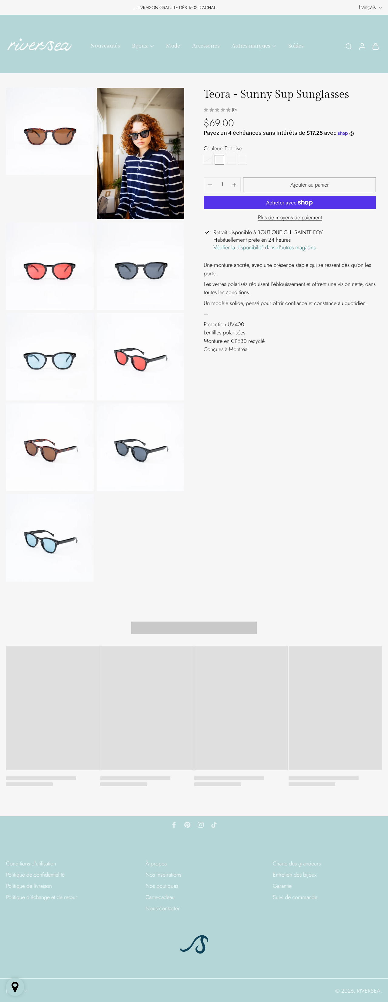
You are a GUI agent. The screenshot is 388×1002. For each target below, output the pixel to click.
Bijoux (140, 46)
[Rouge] (208, 159)
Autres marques (251, 46)
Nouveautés (105, 46)
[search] (348, 46)
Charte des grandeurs (297, 864)
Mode (173, 46)
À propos (156, 864)
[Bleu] (231, 159)
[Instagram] (200, 824)
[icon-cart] (375, 46)
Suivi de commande (295, 897)
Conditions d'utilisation (31, 864)
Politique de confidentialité (35, 875)
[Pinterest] (187, 824)
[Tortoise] (219, 159)
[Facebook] (174, 824)
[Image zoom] (50, 131)
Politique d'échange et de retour (41, 897)
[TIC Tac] (214, 824)
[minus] (210, 185)
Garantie (282, 886)
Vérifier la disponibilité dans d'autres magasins (264, 247)
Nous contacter (163, 908)
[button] (309, 184)
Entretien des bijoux (294, 875)
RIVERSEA (368, 991)
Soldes (295, 46)
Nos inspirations (163, 875)
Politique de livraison (29, 886)
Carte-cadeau (160, 897)
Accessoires (205, 46)
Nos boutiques (162, 886)
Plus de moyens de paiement (290, 218)
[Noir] (242, 159)
